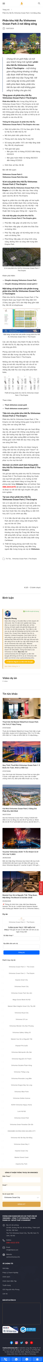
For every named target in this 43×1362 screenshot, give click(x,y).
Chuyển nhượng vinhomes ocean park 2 (21, 284)
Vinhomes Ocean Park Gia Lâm (15, 177)
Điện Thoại (7, 1176)
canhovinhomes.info (13, 1257)
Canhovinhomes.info (10, 1348)
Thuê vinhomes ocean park (16, 405)
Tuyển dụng (7, 1285)
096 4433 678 (12, 1243)
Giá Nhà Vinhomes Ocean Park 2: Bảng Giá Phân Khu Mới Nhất (20, 810)
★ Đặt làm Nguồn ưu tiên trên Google (19, 662)
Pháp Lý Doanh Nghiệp (10, 1272)
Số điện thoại (8, 935)
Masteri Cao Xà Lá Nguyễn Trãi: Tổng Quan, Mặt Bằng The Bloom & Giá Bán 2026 (20, 896)
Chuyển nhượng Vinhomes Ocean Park (20, 280)
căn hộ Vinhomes (17, 631)
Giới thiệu (6, 1268)
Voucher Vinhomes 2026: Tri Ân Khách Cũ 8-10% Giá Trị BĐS (21, 853)
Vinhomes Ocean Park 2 (12, 124)
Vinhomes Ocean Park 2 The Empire (24, 559)
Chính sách (6, 1277)
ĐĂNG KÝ (21, 1204)
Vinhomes (35, 549)
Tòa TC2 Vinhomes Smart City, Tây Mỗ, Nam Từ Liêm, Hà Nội (22, 1234)
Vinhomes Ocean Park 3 (12, 174)
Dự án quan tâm (8, 1194)
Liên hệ (5, 1294)
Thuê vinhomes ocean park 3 (16, 408)
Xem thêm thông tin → (12, 666)
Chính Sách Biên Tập (10, 1281)
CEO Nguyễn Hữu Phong (11, 1289)
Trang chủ (6, 9)
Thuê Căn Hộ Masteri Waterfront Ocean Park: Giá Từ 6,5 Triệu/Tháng (21, 723)
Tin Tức (8, 559)
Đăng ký (21, 952)
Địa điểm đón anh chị (10, 943)
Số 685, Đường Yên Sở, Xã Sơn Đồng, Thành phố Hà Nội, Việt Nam (23, 1229)
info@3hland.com (12, 1250)
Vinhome (19, 484)
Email (5, 1185)
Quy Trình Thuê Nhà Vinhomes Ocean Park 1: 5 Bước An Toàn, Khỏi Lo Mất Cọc (21, 766)
